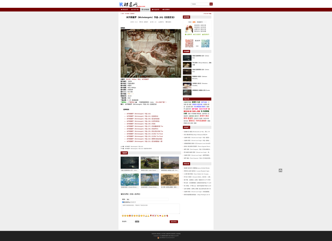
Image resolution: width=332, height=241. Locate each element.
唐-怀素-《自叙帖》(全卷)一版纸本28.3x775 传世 (197, 180)
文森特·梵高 (187, 102)
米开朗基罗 (145, 79)
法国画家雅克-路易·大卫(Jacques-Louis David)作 (197, 143)
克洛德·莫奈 (189, 106)
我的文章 (203, 29)
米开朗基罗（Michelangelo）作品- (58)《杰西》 (141, 124)
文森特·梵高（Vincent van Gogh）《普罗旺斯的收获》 (198, 155)
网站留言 (159, 233)
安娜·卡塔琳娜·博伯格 (194, 113)
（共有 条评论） (135, 194)
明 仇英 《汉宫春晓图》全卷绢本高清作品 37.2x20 (197, 183)
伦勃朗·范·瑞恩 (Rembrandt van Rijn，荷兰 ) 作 (197, 131)
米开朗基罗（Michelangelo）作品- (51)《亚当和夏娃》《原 (144, 141)
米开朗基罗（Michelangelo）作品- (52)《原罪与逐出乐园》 (145, 139)
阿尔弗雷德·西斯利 (200, 106)
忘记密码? (197, 34)
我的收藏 (203, 31)
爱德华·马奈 (196, 102)
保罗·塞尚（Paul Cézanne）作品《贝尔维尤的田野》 (198, 158)
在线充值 (178, 233)
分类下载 (136, 9)
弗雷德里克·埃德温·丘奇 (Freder (201, 90)
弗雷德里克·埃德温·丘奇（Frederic (170, 170)
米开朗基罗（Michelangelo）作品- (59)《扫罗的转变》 (143, 121)
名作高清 (146, 9)
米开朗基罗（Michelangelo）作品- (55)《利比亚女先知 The (145, 131)
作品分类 (186, 99)
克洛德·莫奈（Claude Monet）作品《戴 (152, 187)
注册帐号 (189, 34)
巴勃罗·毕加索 (198, 118)
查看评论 (161, 22)
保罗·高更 (195, 109)
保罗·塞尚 (204, 102)
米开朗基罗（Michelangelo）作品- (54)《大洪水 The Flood (145, 134)
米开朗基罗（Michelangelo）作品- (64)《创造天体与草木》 (138, 148)
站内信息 (203, 27)
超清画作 (132, 13)
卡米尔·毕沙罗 (203, 109)
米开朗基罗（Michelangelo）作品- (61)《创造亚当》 (143, 116)
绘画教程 (167, 9)
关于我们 (164, 233)
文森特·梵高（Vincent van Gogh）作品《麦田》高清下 (198, 137)
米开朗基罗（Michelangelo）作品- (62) (139, 113)
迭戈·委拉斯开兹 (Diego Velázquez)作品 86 (195, 134)
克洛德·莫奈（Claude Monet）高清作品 (131, 187)
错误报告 (169, 22)
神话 (139, 79)
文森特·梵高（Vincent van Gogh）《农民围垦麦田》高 (198, 191)
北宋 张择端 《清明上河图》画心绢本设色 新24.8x (197, 188)
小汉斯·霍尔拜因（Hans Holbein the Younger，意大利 (198, 174)
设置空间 (197, 29)
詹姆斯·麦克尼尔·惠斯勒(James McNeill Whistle (197, 168)
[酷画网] (132, 4)
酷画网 (163, 235)
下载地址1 (132, 102)
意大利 (128, 79)
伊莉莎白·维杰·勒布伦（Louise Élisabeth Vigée (196, 171)
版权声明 (168, 233)
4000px (134, 79)
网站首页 (125, 9)
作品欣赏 (156, 9)
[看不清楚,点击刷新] (137, 221)
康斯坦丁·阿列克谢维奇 (198, 121)
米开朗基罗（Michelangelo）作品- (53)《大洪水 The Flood (145, 136)
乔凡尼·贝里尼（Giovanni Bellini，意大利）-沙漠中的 (198, 177)
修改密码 (197, 27)
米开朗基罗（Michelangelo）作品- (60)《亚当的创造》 (143, 119)
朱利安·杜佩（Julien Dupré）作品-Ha (151, 170)
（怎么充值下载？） (161, 102)
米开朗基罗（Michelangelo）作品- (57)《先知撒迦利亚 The (145, 126)
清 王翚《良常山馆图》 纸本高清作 (170, 187)
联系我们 (173, 233)
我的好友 (197, 31)
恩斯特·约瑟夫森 (197, 104)
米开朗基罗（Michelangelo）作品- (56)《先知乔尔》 (143, 129)
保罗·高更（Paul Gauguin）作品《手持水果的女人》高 (199, 149)
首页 (123, 13)
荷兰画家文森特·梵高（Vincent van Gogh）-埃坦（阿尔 (199, 152)
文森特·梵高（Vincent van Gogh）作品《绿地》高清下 (198, 140)
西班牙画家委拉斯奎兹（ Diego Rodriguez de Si (197, 194)
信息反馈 (154, 233)
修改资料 (197, 25)
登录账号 (200, 22)
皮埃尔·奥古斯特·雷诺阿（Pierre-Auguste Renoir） (197, 146)
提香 (195, 123)
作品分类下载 (207, 13)
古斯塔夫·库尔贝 (194, 116)
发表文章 (203, 25)
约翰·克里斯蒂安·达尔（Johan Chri (130, 170)
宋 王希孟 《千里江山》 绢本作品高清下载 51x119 (197, 185)
